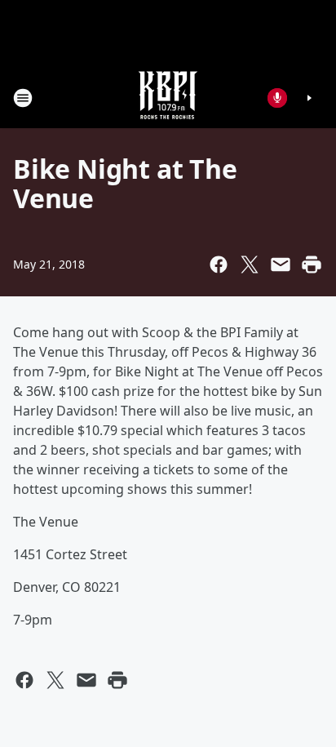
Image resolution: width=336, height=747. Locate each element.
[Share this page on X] (249, 264)
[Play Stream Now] (309, 98)
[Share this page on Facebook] (218, 264)
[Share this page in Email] (280, 264)
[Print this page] (311, 264)
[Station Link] (168, 97)
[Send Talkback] (277, 98)
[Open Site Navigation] (23, 98)
